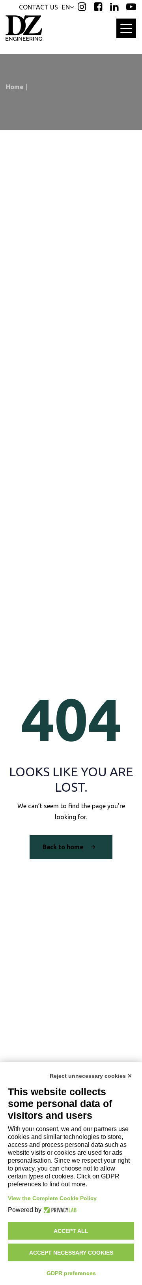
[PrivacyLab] (59, 1210)
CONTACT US (38, 7)
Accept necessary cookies (71, 1252)
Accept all (71, 1231)
